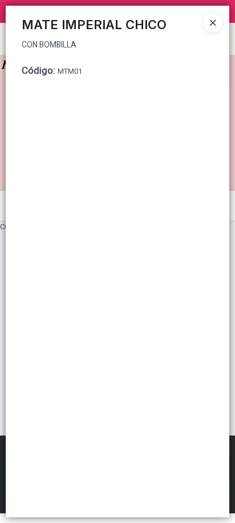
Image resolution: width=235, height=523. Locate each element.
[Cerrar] (213, 22)
